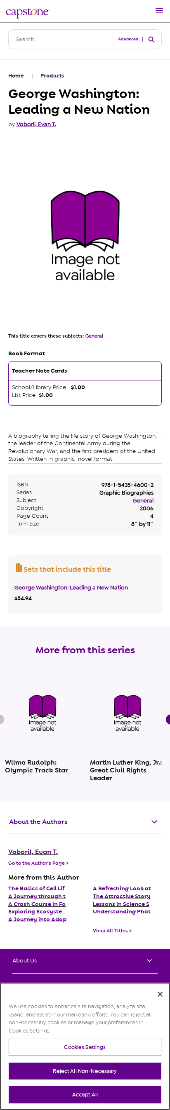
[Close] (160, 994)
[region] (85, 1046)
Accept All (85, 1094)
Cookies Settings (85, 1047)
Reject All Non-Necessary (85, 1071)
